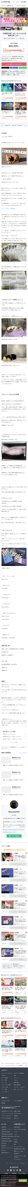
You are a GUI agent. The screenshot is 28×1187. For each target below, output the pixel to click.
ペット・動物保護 (19, 1065)
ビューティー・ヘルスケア (19, 1087)
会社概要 (6, 1173)
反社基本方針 (16, 1153)
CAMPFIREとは (17, 1127)
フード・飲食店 (4, 1077)
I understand (22, 1180)
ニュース (16, 1131)
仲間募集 (20, 125)
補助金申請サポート (5, 1152)
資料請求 (3, 1103)
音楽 (15, 1075)
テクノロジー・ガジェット (6, 1073)
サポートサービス (17, 1113)
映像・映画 (16, 1082)
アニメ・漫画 (4, 1080)
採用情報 (14, 1173)
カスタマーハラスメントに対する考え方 (20, 1156)
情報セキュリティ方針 (18, 1151)
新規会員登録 (23, 2)
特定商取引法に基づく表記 (9, 832)
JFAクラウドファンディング (7, 1148)
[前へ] (2, 17)
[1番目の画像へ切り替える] (3, 28)
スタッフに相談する (18, 1100)
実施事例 (16, 1115)
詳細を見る (4, 864)
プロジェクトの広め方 (5, 1118)
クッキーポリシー (17, 1159)
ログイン (17, 2)
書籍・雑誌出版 (17, 1084)
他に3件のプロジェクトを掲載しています (15, 818)
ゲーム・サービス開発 (5, 1084)
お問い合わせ (16, 1136)
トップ (2, 1063)
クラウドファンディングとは (7, 1113)
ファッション (4, 1082)
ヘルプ (15, 1134)
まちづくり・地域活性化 (19, 1073)
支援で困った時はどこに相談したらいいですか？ (12, 739)
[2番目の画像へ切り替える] (8, 28)
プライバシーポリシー (18, 1146)
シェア (14, 67)
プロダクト (3, 1075)
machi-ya (3, 1150)
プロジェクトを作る (5, 1100)
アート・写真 (4, 1089)
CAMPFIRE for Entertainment (7, 1136)
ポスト (6, 67)
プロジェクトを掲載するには (7, 5)
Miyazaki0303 (8, 38)
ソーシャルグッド (5, 1091)
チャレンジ (16, 38)
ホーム (2, 125)
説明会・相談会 (17, 1111)
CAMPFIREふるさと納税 (6, 1141)
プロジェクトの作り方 (5, 1115)
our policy (14, 1185)
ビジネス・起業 (4, 1087)
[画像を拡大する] (12, 860)
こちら (17, 747)
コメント (25, 125)
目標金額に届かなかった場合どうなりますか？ (12, 736)
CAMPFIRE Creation (5, 1131)
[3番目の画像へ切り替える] (14, 28)
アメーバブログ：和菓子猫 (8, 208)
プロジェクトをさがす (21, 5)
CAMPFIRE (3, 1127)
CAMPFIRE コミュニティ (6, 1129)
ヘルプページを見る (14, 742)
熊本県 (22, 38)
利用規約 (16, 1141)
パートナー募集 (22, 1173)
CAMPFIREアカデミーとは (6, 1111)
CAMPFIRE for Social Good (7, 1134)
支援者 (13, 125)
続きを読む (22, 826)
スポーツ (16, 1080)
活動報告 (7, 125)
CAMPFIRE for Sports (5, 1138)
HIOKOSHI (3, 1145)
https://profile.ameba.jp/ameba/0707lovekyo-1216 (15, 829)
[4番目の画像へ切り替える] (19, 28)
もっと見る (22, 752)
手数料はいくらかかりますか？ (9, 734)
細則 (15, 1144)
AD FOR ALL (4, 1143)
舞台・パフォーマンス (18, 1089)
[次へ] (26, 17)
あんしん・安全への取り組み (20, 1129)
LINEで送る (23, 67)
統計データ (16, 1118)
